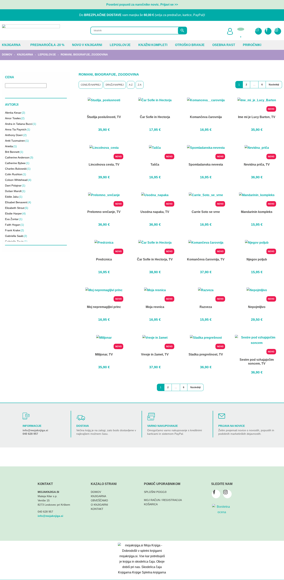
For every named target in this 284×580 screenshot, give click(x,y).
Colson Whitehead (18, 179)
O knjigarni (99, 504)
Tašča (155, 164)
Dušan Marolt (15, 191)
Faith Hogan (14, 224)
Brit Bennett (14, 151)
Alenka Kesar (15, 112)
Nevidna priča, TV (257, 164)
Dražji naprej (115, 84)
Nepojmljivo (256, 307)
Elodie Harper (15, 213)
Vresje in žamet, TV (155, 354)
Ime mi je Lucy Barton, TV (256, 117)
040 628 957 (30, 433)
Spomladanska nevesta (206, 164)
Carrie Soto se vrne (206, 211)
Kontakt (97, 508)
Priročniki (252, 45)
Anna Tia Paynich (17, 129)
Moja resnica (155, 307)
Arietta (11, 146)
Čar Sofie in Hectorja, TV (155, 259)
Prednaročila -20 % (47, 45)
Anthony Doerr (16, 135)
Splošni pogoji (155, 491)
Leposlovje (120, 45)
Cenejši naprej (90, 84)
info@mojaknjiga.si (35, 430)
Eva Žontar (13, 219)
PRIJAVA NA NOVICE (231, 425)
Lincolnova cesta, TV (104, 164)
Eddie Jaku (13, 196)
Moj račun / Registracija (163, 500)
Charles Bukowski (18, 168)
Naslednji (274, 84)
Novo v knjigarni (87, 45)
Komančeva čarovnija (206, 117)
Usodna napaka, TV (154, 211)
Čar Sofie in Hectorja (155, 117)
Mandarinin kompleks (256, 211)
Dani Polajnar (15, 185)
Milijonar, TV (104, 354)
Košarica (151, 504)
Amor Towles (15, 118)
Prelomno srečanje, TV (104, 211)
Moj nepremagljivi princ (104, 307)
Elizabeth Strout (16, 207)
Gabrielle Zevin (16, 241)
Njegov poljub (257, 259)
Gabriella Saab (16, 235)
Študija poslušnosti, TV (104, 117)
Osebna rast (223, 45)
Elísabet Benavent (18, 202)
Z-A (139, 84)
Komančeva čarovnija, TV (205, 259)
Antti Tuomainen (17, 140)
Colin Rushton (15, 174)
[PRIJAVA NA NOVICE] (221, 416)
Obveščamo (99, 500)
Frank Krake (14, 230)
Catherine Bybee (17, 163)
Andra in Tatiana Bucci (20, 123)
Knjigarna (11, 45)
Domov (7, 54)
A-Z (131, 84)
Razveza (206, 307)
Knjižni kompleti (152, 45)
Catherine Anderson (19, 157)
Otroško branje (190, 45)
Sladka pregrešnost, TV (206, 354)
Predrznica (104, 259)
